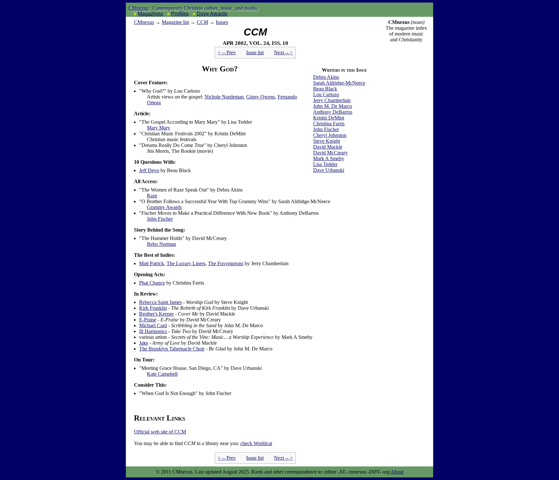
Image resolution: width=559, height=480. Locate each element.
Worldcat (256, 443)
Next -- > (283, 52)
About (396, 472)
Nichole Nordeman (224, 96)
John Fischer (326, 129)
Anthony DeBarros (332, 112)
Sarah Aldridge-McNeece (339, 83)
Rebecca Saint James (160, 302)
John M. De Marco (332, 106)
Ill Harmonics (153, 331)
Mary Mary (158, 127)
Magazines (150, 13)
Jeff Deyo (149, 170)
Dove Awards (212, 13)
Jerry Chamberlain (332, 100)
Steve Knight (326, 141)
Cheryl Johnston (329, 135)
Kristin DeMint (328, 117)
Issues (222, 22)
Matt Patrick (151, 263)
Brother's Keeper (156, 314)
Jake (143, 343)
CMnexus (138, 8)
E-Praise (147, 319)
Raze (152, 195)
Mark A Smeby (328, 158)
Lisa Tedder (325, 164)
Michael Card (153, 325)
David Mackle (327, 147)
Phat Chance (152, 283)
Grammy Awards (164, 207)
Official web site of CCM (160, 431)
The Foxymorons (225, 263)
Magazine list (175, 22)
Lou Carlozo (326, 94)
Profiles (180, 13)
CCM (202, 22)
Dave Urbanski (328, 170)
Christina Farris (329, 123)
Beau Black (325, 88)
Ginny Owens (260, 96)
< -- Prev (227, 52)
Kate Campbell (162, 374)
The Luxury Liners (186, 263)
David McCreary (330, 152)
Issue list (255, 52)
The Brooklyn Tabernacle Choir (171, 348)
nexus (144, 22)
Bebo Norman (161, 244)
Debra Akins (326, 77)
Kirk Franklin (153, 308)
